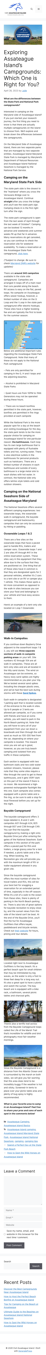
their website (21, 930)
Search (7, 1261)
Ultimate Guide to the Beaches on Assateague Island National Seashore (21, 1314)
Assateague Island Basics (17, 1125)
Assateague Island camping (21, 1129)
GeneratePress (25, 1351)
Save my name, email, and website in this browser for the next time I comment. (22, 1234)
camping (19, 1141)
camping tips (31, 1141)
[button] (31, 9)
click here (23, 253)
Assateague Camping (18, 1121)
